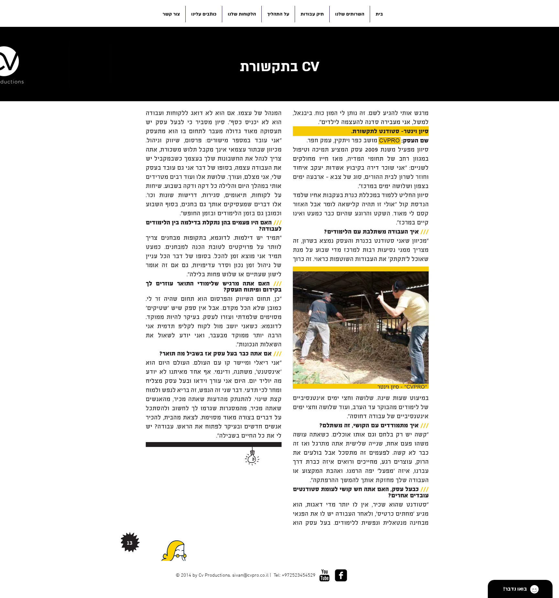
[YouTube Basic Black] (324, 575)
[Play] (302, 587)
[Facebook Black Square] (341, 575)
